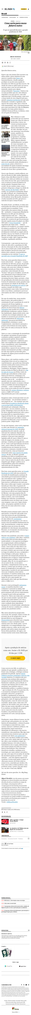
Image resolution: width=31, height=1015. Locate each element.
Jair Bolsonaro (12, 17)
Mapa (15, 1002)
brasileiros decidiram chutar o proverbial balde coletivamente (15, 404)
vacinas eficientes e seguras (20, 390)
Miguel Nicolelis (15, 56)
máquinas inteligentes (14, 100)
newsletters (4, 930)
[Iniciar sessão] (28, 9)
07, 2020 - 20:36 (15, 58)
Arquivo (3, 946)
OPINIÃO (12, 21)
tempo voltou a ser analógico (15, 536)
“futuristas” (16, 91)
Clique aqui (15, 658)
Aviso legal (18, 1000)
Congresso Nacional (23, 17)
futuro (18, 78)
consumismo (17, 519)
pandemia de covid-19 (18, 285)
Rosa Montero (13, 823)
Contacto (6, 1000)
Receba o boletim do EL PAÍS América (11, 809)
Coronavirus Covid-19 (12, 838)
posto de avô (5, 164)
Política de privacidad (10, 1002)
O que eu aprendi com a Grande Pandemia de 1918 (14, 255)
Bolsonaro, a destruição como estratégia (14, 900)
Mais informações (4, 845)
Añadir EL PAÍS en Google (8, 66)
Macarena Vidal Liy (13, 831)
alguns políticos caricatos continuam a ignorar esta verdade (15, 675)
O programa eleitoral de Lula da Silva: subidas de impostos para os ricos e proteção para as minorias (15, 907)
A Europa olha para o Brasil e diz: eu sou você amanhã (5, 140)
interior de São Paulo (12, 190)
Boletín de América (6, 933)
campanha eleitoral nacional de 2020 (12, 428)
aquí (22, 848)
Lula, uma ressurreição (10, 903)
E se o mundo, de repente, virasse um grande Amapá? (5, 127)
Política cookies (23, 1000)
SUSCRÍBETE (23, 9)
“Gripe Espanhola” (15, 223)
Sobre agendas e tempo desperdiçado (17, 820)
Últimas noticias (5, 897)
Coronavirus (4, 838)
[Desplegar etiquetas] (29, 839)
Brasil (4, 14)
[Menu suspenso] (2, 9)
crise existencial (19, 736)
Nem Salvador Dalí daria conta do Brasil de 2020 (5, 154)
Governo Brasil (5, 17)
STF (17, 17)
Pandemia (20, 838)
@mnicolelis (5, 620)
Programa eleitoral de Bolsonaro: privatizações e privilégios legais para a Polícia (15, 911)
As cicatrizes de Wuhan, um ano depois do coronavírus (19, 829)
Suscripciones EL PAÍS (21, 1002)
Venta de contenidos (12, 1000)
